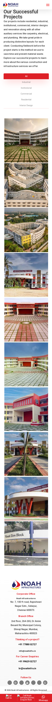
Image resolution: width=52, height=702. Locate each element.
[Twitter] (33, 682)
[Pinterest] (39, 682)
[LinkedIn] (21, 682)
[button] (47, 4)
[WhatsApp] (45, 682)
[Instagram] (15, 682)
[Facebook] (10, 682)
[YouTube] (27, 682)
